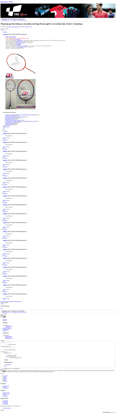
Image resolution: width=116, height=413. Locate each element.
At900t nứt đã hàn (8, 124)
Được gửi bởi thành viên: (6, 346)
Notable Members (8, 336)
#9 (3, 201)
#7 (3, 183)
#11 (3, 219)
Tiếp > (3, 29)
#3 (3, 147)
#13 (3, 237)
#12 (3, 228)
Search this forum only (11, 356)
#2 (3, 138)
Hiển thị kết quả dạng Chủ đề (15, 357)
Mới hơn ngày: (4, 351)
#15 (3, 254)
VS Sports (5, 386)
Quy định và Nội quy (7, 408)
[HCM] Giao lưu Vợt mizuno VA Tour (12, 120)
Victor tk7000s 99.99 (9, 119)
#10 (3, 210)
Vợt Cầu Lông (5, 388)
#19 (3, 290)
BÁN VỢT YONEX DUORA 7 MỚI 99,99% (14, 116)
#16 (3, 263)
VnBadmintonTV (6, 329)
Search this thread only (11, 355)
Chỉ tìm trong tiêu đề (11, 344)
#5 (3, 165)
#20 (3, 299)
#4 (3, 156)
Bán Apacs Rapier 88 (9, 123)
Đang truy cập (8, 337)
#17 (3, 272)
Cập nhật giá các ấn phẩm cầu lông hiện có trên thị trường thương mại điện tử (20, 114)
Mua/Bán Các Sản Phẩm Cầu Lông (14, 26)
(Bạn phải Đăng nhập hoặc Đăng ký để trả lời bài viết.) (10, 301)
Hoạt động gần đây (9, 338)
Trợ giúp (4, 394)
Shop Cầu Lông (6, 385)
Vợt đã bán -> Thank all (9, 115)
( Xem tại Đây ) (18, 43)
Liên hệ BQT (5, 396)
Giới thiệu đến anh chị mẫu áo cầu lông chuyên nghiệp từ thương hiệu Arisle (19, 121)
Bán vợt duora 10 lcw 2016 (10, 122)
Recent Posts (7, 327)
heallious (27, 26)
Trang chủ (5, 319)
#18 (3, 281)
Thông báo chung (6, 392)
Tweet (1, 308)
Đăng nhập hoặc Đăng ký (6, 1)
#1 (3, 127)
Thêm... (5, 365)
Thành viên (5, 330)
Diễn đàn (4, 320)
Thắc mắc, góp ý (6, 393)
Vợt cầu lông (5, 400)
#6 (3, 174)
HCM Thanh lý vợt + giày (10, 118)
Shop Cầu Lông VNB (7, 328)
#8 (3, 192)
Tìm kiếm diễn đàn (9, 326)
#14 (3, 245)
